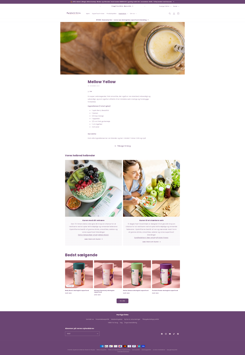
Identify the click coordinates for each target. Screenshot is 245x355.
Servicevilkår (136, 350)
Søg (121, 323)
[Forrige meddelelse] (100, 6)
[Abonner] (97, 333)
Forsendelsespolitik (102, 319)
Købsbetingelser (117, 319)
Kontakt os (90, 319)
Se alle (122, 301)
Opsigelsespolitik (172, 350)
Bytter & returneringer (132, 319)
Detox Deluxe (83, 235)
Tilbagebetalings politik (150, 319)
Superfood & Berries (79, 350)
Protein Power (162, 238)
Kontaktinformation (123, 351)
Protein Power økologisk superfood (165, 290)
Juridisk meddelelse (159, 350)
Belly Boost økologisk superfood (77, 290)
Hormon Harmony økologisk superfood (104, 291)
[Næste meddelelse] (145, 6)
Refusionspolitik (101, 350)
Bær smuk (93, 235)
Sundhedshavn (140, 238)
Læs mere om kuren (92, 239)
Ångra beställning (130, 323)
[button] (123, 14)
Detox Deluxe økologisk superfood (135, 290)
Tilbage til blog (124, 146)
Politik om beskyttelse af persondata (119, 350)
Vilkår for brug (113, 323)
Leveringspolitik (146, 350)
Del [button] (91, 91)
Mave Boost (104, 235)
